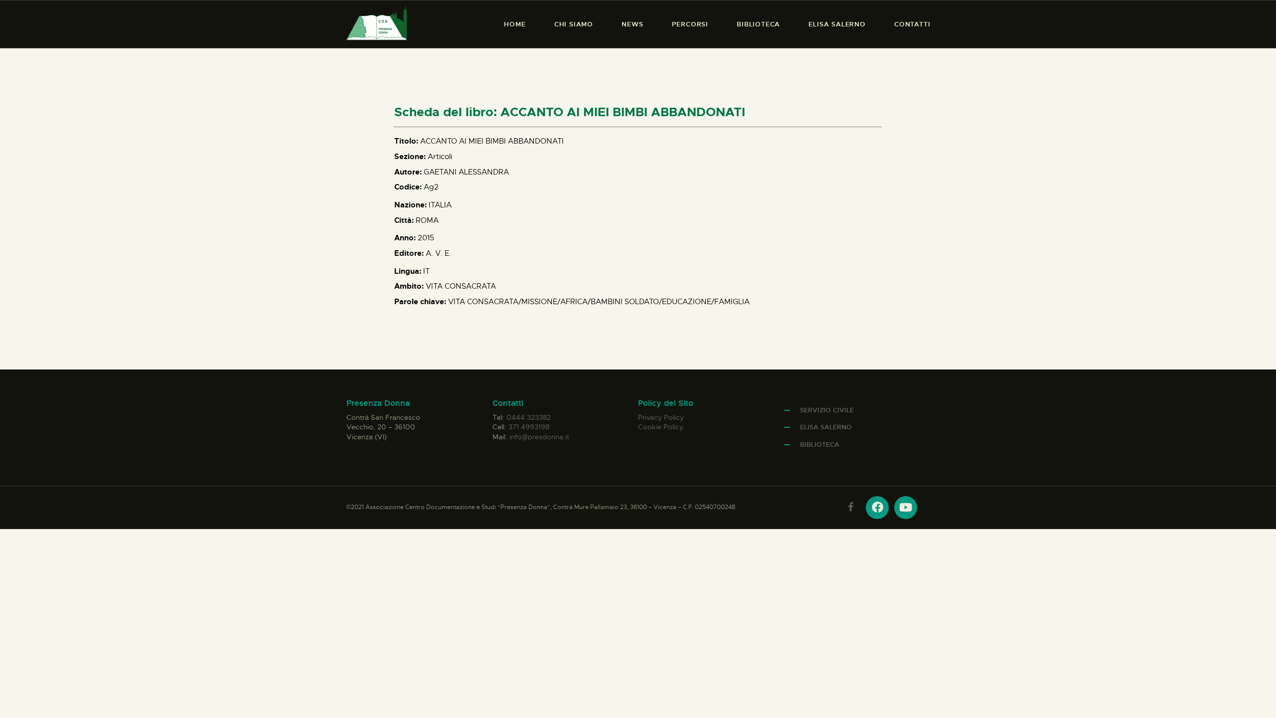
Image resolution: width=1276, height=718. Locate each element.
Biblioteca (819, 444)
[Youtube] (905, 507)
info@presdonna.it (539, 436)
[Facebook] (877, 507)
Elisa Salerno (826, 427)
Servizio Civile (827, 410)
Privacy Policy (661, 417)
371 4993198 (528, 426)
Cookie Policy (660, 426)
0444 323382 (528, 417)
